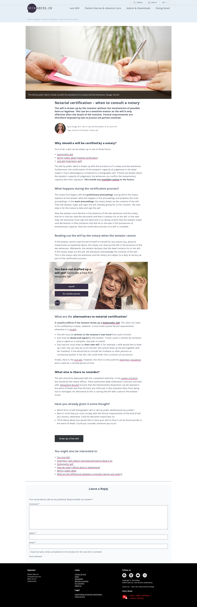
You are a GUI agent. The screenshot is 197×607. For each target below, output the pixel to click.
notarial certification (80, 130)
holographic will (65, 154)
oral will (78, 359)
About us (78, 586)
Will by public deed (66, 470)
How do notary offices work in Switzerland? (78, 467)
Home (29, 19)
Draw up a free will (69, 438)
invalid (72, 329)
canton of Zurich (129, 378)
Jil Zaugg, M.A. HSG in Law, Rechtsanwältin (87, 127)
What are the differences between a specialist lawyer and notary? (89, 474)
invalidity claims (110, 179)
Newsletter (79, 579)
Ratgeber (36, 19)
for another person (71, 294)
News (77, 577)
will (96, 130)
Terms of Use (80, 597)
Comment (34, 504)
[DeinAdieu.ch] (39, 8)
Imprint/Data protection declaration (88, 594)
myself (71, 286)
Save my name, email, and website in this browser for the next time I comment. (66, 552)
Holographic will (65, 464)
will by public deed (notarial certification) (77, 157)
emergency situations (130, 359)
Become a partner (81, 581)
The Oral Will (63, 457)
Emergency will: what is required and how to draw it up (84, 460)
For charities (79, 583)
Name (32, 533)
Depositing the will (69, 385)
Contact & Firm (80, 574)
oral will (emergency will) (69, 161)
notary (92, 130)
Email (32, 542)
